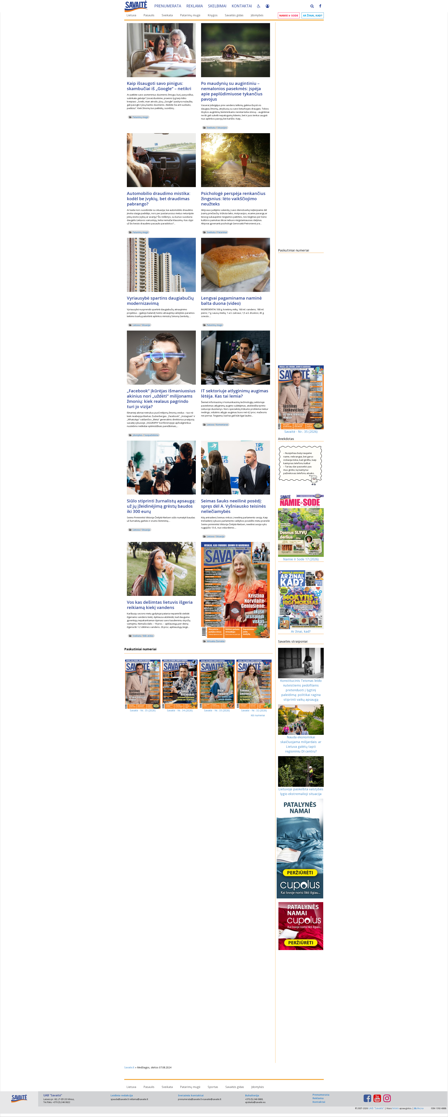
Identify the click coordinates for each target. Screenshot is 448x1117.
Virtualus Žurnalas (216, 641)
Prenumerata (167, 5)
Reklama (194, 5)
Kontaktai (242, 5)
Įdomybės (257, 15)
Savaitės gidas (234, 15)
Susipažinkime (151, 435)
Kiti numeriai (258, 715)
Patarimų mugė (190, 15)
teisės (395, 1108)
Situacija (146, 325)
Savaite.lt (129, 1067)
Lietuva (131, 15)
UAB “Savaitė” (376, 1108)
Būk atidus (148, 635)
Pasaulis (149, 15)
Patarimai (222, 232)
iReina (420, 1108)
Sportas (213, 1087)
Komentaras (222, 424)
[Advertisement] (301, 76)
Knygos (213, 15)
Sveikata (167, 15)
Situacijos (222, 127)
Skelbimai (217, 5)
